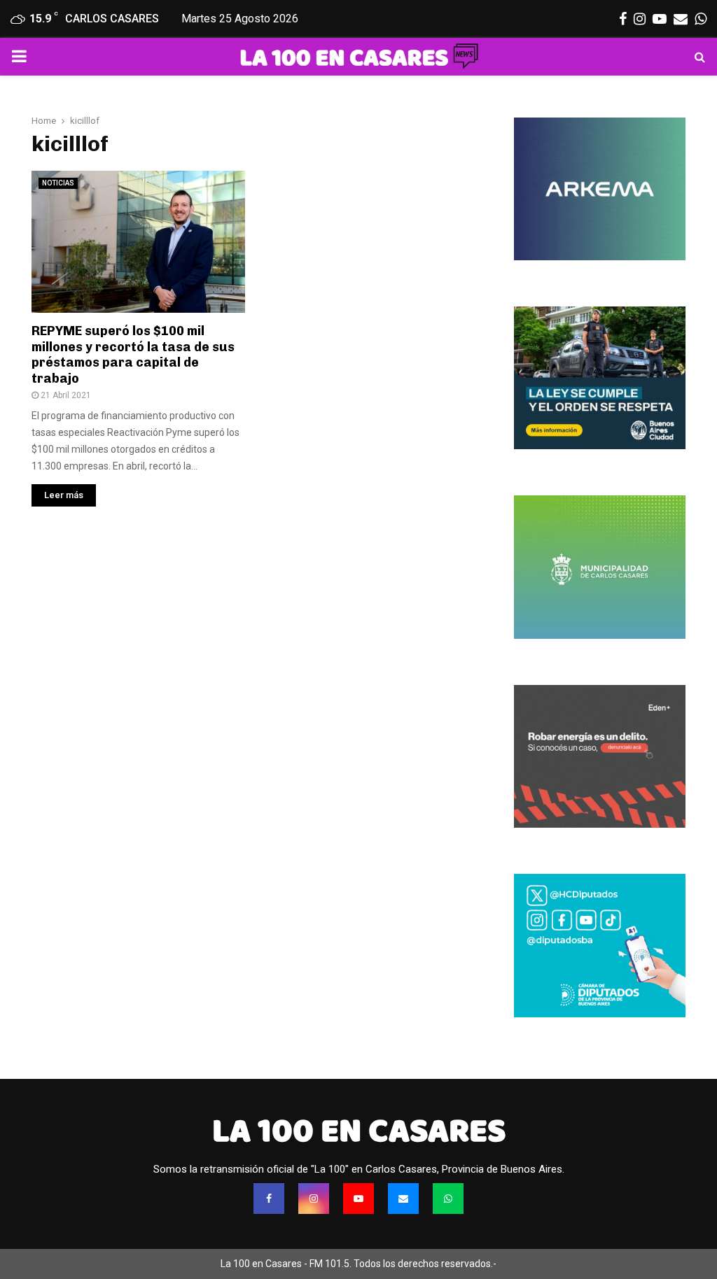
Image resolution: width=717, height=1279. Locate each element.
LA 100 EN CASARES (359, 1130)
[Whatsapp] (448, 1198)
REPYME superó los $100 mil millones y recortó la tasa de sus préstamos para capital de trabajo (133, 354)
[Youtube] (358, 1198)
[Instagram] (313, 1198)
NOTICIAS (58, 183)
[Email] (403, 1198)
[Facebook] (268, 1198)
